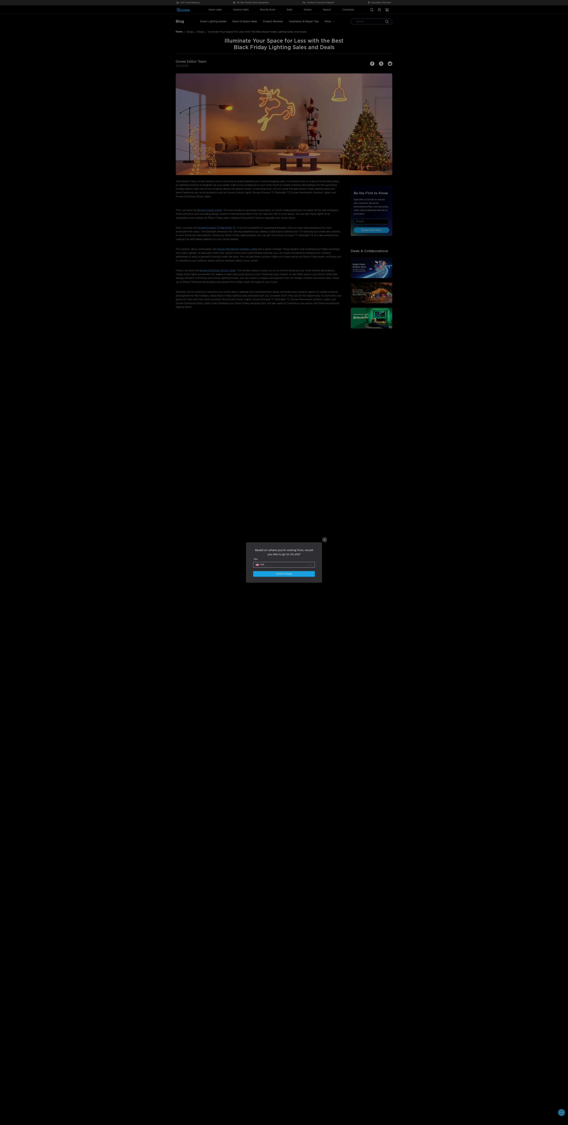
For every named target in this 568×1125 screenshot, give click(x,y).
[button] (284, 565)
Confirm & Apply (284, 574)
